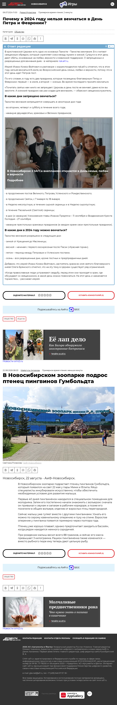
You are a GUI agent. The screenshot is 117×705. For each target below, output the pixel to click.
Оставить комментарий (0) (91, 295)
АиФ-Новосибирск (32, 463)
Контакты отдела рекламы (57, 638)
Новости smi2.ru (13, 361)
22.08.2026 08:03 (10, 370)
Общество (19, 32)
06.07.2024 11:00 (10, 12)
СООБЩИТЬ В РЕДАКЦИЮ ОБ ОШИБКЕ (89, 638)
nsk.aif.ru (63, 61)
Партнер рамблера (49, 693)
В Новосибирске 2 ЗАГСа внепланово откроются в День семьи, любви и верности (57, 172)
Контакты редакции (32, 638)
